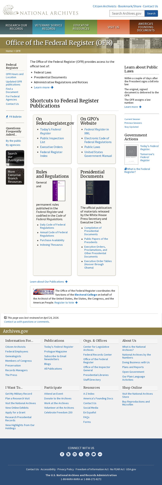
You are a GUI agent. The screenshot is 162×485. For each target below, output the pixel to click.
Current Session (132, 119)
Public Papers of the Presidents (96, 240)
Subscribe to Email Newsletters (55, 357)
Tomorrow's (147, 157)
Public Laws (92, 147)
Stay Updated (131, 126)
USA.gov (131, 469)
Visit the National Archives (20, 403)
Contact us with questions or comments (26, 321)
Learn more (42, 87)
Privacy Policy (65, 469)
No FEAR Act (117, 469)
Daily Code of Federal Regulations (52, 226)
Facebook (62, 454)
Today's (50, 131)
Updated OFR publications (14, 83)
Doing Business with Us (136, 362)
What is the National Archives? (134, 348)
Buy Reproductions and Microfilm (136, 403)
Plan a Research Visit (17, 398)
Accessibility (48, 469)
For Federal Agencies (13, 98)
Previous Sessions (133, 122)
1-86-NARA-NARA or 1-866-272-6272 (81, 479)
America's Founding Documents (146, 27)
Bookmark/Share (129, 6)
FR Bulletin (15, 116)
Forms (87, 422)
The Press (11, 375)
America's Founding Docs (98, 398)
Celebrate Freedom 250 (58, 412)
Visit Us (113, 27)
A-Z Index (88, 393)
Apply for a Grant (15, 412)
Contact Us (150, 6)
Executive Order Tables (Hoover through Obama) (98, 264)
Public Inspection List (52, 140)
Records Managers (16, 370)
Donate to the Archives (58, 398)
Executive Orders (51, 147)
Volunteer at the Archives (59, 407)
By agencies (13, 145)
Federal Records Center (97, 354)
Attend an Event (53, 393)
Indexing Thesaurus (51, 244)
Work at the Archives (56, 403)
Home (9, 51)
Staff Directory (92, 379)
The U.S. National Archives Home (40, 10)
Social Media (90, 407)
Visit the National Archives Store (137, 395)
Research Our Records (16, 27)
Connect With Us (81, 448)
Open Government (133, 372)
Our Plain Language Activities (133, 378)
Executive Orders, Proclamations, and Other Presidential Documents (95, 251)
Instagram (74, 454)
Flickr (100, 454)
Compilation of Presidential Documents (93, 231)
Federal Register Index (51, 154)
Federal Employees (16, 351)
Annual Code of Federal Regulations (54, 233)
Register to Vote (64, 302)
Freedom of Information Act (92, 469)
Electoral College (86, 294)
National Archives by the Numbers (136, 356)
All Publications (53, 368)
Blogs (47, 364)
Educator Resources (81, 27)
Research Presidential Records (18, 418)
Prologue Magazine (55, 351)
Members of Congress (18, 360)
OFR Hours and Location (15, 75)
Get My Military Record (18, 393)
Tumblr (81, 454)
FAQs (86, 417)
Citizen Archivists (104, 6)
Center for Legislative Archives (96, 348)
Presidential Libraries (96, 375)
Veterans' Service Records (48, 27)
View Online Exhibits (17, 407)
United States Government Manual (98, 154)
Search (151, 13)
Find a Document (12, 90)
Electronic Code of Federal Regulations (98, 140)
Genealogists (13, 356)
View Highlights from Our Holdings (20, 426)
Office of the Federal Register (95, 360)
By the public (13, 140)
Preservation (13, 365)
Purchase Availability (52, 240)
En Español (89, 412)
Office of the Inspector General (96, 368)
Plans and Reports (133, 367)
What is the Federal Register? (137, 170)
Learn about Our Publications (47, 281)
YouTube (87, 454)
